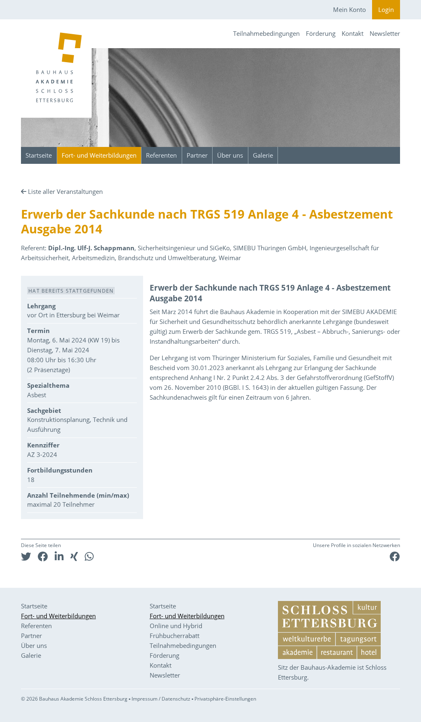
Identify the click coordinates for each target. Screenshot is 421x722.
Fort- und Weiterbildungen (99, 155)
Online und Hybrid (176, 626)
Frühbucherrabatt (174, 635)
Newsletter (385, 33)
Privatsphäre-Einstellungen (225, 698)
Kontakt (352, 33)
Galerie (263, 155)
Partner (197, 155)
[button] (26, 556)
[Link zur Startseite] (56, 68)
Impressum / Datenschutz (161, 698)
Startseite (38, 155)
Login (386, 9)
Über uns (230, 155)
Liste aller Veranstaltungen (65, 191)
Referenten (161, 155)
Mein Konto (349, 9)
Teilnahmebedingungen (266, 33)
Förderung (320, 33)
